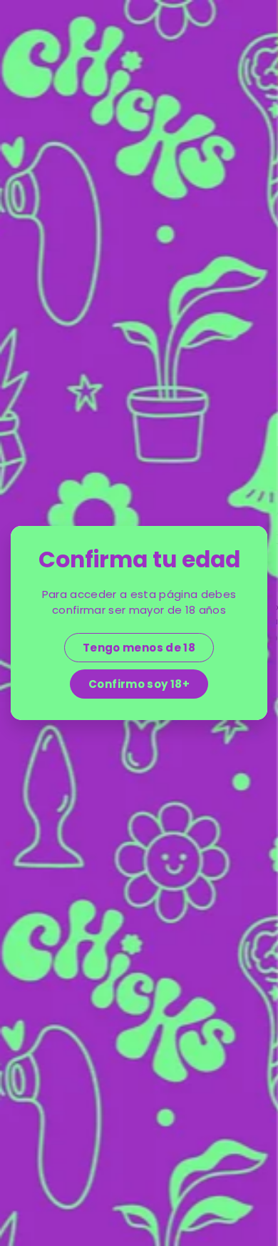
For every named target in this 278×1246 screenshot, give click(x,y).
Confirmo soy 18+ (139, 684)
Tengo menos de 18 (139, 647)
